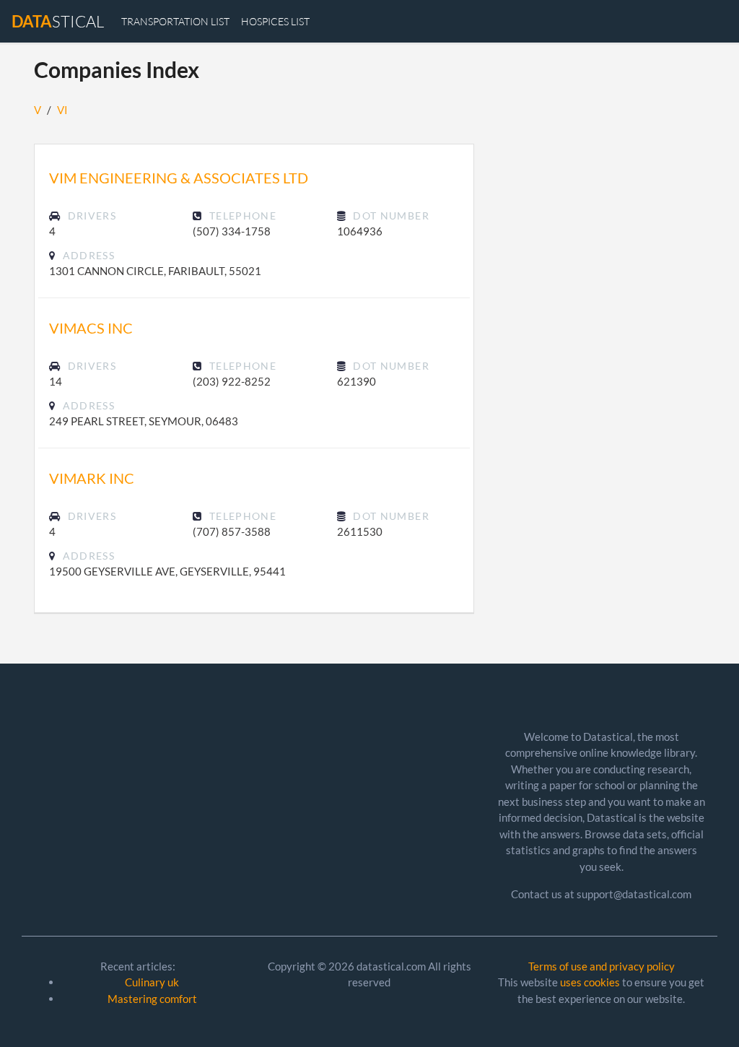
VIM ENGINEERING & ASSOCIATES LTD (178, 177)
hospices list (275, 21)
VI (62, 109)
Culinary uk (152, 982)
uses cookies (590, 982)
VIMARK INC (91, 478)
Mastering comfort (152, 998)
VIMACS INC (91, 327)
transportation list (175, 21)
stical (58, 21)
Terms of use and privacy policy (601, 966)
